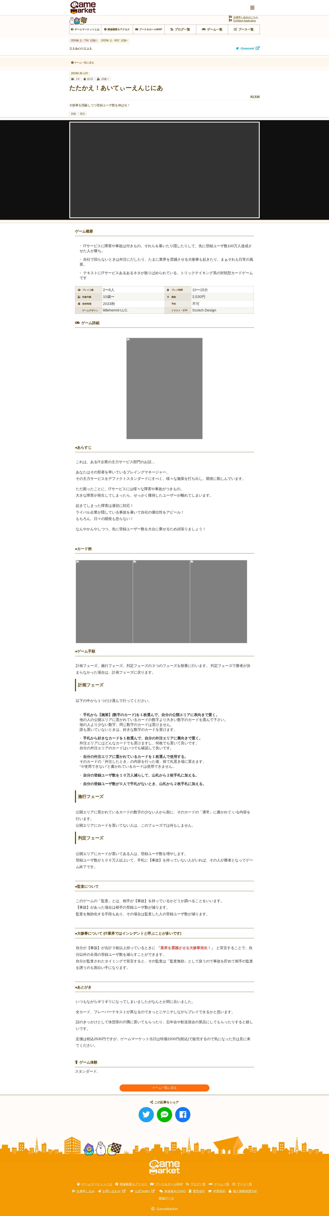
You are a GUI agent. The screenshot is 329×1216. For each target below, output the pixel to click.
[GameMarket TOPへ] (164, 1167)
